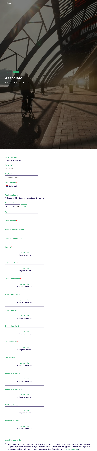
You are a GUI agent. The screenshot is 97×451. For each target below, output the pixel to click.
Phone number (11, 183)
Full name (9, 165)
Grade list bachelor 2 (12, 294)
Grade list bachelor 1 (13, 279)
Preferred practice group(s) (16, 229)
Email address (10, 174)
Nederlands (9, 72)
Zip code (9, 212)
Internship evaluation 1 (14, 373)
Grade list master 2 (12, 326)
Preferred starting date (13, 238)
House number (11, 221)
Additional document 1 (13, 405)
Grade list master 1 (12, 310)
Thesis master (10, 357)
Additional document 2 (13, 421)
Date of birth (9, 203)
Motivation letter (11, 263)
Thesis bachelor (11, 342)
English (16, 72)
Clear (24, 206)
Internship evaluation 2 (13, 389)
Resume (8, 247)
